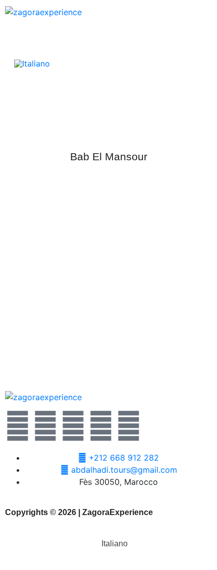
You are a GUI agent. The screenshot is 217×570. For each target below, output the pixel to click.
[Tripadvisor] (128, 425)
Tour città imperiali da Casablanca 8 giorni (108, 349)
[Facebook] (45, 425)
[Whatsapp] (73, 425)
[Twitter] (17, 425)
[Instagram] (101, 425)
